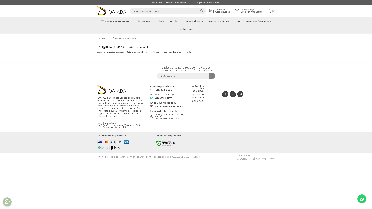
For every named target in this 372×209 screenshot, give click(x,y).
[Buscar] (202, 11)
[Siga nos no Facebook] (225, 94)
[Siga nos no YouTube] (233, 94)
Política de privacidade (198, 96)
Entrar (244, 12)
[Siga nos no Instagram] (240, 94)
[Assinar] (212, 76)
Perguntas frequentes (198, 89)
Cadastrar (256, 12)
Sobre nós (197, 101)
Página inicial (103, 38)
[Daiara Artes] (111, 10)
